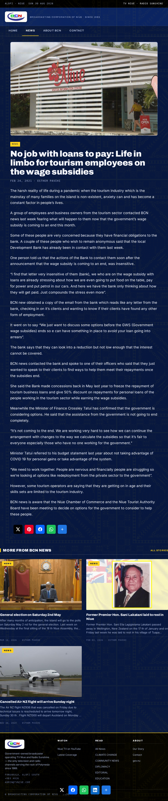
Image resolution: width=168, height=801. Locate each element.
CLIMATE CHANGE (106, 754)
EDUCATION (102, 778)
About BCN (52, 30)
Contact (76, 30)
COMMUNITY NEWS (107, 760)
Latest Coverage (67, 754)
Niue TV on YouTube (69, 748)
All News (100, 748)
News (30, 30)
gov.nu (136, 760)
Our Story (138, 748)
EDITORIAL (101, 772)
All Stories (159, 550)
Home (13, 30)
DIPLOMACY (102, 766)
